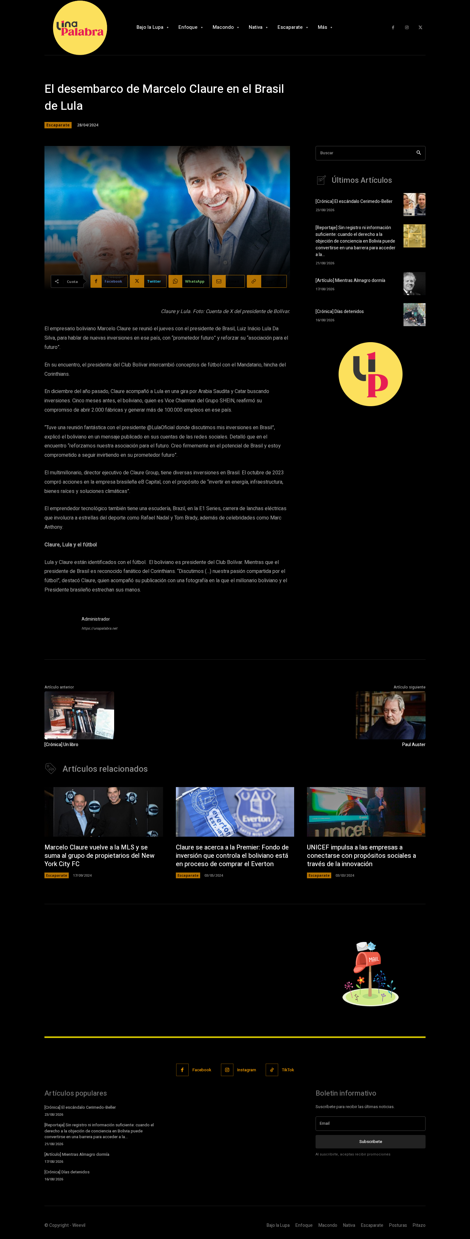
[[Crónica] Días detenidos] (414, 314)
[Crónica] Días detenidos (340, 311)
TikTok (288, 1070)
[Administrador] (59, 625)
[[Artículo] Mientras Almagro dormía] (414, 283)
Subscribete (370, 1141)
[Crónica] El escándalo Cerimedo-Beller (354, 201)
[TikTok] (272, 1070)
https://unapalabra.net (99, 628)
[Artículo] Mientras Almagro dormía (350, 280)
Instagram (246, 1070)
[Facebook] (393, 27)
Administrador (96, 619)
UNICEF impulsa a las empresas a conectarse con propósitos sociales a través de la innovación (361, 856)
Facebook (201, 1070)
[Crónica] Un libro (61, 744)
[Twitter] (420, 27)
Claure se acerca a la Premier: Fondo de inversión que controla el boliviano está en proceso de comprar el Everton (232, 856)
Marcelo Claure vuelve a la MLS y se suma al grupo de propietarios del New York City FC (99, 856)
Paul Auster (414, 744)
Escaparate (58, 125)
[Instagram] (407, 27)
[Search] (419, 153)
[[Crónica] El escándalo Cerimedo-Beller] (414, 204)
